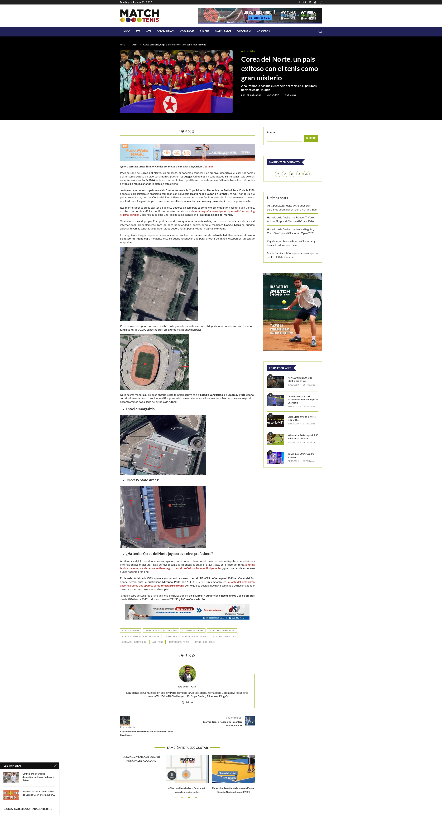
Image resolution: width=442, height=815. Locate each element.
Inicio (126, 31)
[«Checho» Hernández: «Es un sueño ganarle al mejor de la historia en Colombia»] (187, 769)
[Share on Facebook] (186, 131)
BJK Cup (204, 31)
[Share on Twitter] (189, 131)
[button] (125, 776)
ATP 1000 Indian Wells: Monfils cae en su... (300, 379)
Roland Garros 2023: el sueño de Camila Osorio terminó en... (38, 793)
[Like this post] (182, 131)
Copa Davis (187, 31)
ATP (138, 31)
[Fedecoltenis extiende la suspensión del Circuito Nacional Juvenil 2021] (233, 769)
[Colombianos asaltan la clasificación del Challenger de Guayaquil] (275, 400)
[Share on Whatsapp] (193, 131)
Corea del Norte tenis (224, 636)
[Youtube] (315, 2)
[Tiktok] (320, 2)
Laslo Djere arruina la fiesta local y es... (302, 418)
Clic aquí (208, 166)
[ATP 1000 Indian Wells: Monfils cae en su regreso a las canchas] (275, 382)
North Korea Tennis (179, 642)
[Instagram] (304, 2)
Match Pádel (223, 31)
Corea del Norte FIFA (192, 630)
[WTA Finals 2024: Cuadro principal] (275, 458)
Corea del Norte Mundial (222, 630)
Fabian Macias (253, 94)
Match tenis (157, 642)
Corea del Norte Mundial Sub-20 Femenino (186, 636)
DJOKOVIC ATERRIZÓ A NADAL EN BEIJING (27, 808)
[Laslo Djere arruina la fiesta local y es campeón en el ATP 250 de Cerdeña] (275, 421)
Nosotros (263, 31)
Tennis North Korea (205, 642)
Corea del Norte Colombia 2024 (161, 630)
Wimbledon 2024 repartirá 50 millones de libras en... (303, 437)
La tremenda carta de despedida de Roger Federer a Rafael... (38, 777)
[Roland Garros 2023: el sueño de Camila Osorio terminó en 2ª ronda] (11, 795)
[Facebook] (300, 2)
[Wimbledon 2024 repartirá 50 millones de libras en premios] (275, 439)
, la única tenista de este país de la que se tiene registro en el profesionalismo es (187, 566)
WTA (148, 31)
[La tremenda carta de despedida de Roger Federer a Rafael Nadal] (11, 777)
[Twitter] (310, 2)
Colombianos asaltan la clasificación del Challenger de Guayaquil (303, 399)
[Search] (320, 31)
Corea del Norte (130, 630)
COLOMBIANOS (166, 31)
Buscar (271, 132)
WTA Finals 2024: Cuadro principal (301, 455)
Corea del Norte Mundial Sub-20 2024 (140, 636)
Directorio (244, 31)
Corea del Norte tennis (134, 642)
